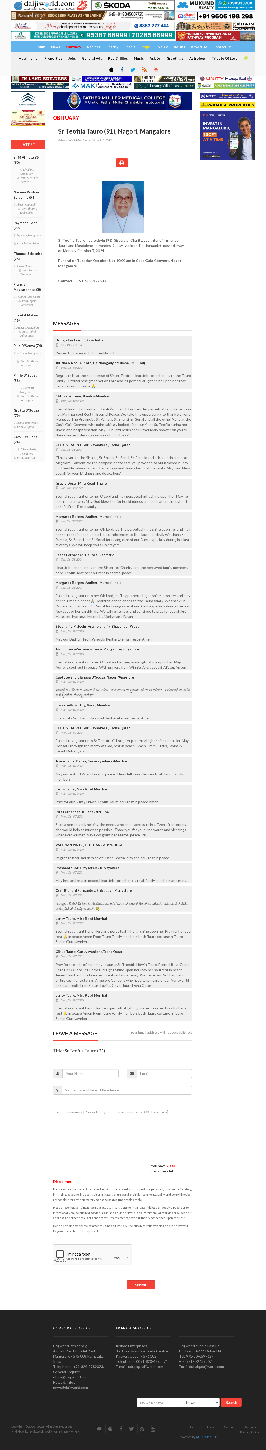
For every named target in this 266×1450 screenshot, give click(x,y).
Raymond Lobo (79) (25, 225)
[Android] (245, 58)
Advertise (199, 47)
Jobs (72, 58)
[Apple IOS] (111, 70)
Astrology (197, 58)
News (55, 47)
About (211, 1427)
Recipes (93, 47)
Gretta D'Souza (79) (26, 413)
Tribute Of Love (225, 58)
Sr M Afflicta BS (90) (26, 160)
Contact (229, 1427)
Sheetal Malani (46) (26, 317)
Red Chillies (118, 58)
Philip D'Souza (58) (25, 378)
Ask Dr (155, 58)
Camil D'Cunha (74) (25, 439)
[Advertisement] (231, 195)
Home (193, 1427)
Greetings (175, 58)
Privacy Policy (249, 1432)
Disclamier (251, 1427)
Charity (112, 47)
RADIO (179, 47)
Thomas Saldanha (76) (28, 256)
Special (130, 47)
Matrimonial (28, 58)
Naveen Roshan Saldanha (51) (26, 194)
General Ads (92, 58)
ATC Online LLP (206, 1437)
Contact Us (222, 47)
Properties (53, 58)
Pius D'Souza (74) (28, 346)
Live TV (162, 47)
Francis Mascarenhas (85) (28, 287)
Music (139, 58)
